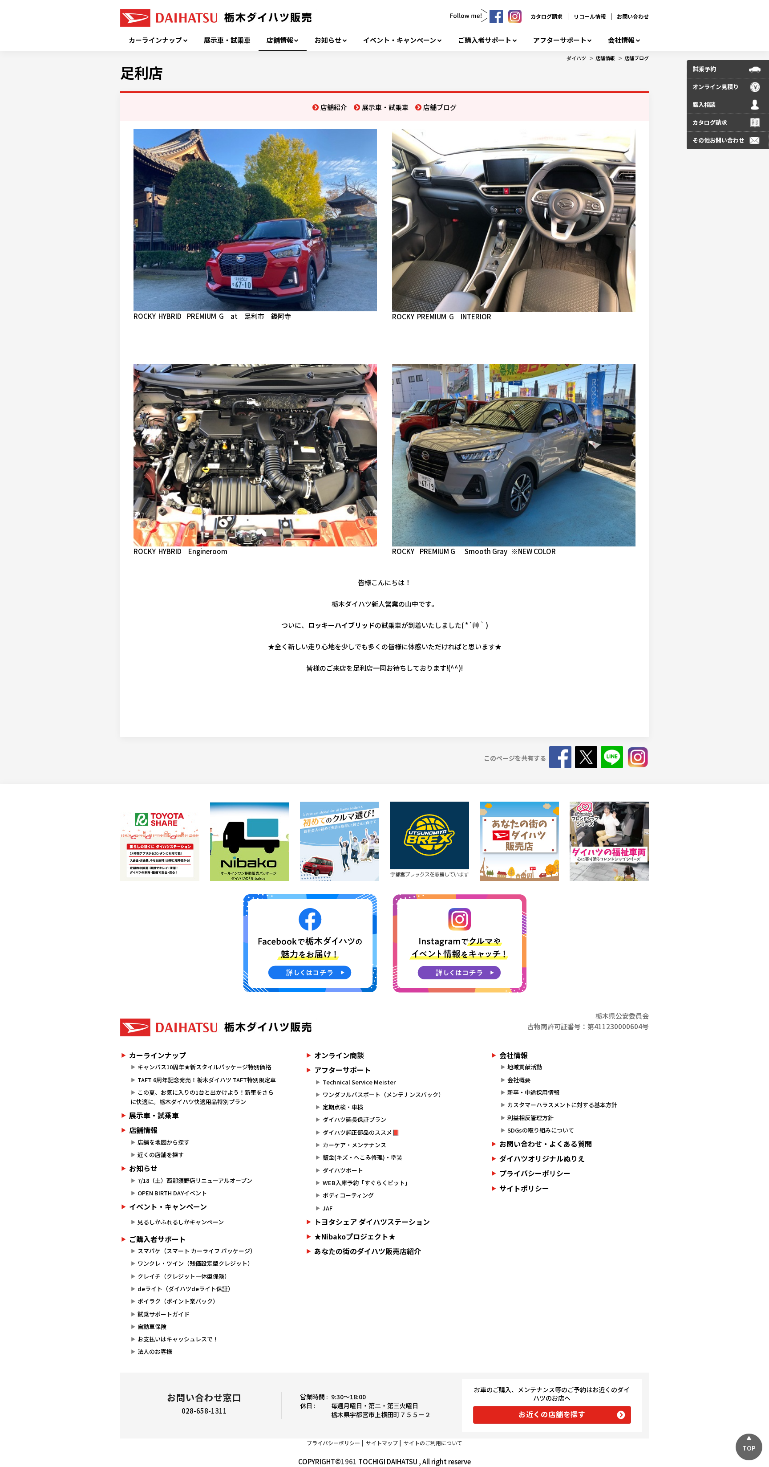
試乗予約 (704, 69)
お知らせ (328, 40)
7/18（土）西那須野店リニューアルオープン (195, 1180)
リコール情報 (590, 16)
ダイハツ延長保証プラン (354, 1119)
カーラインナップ (155, 40)
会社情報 (621, 40)
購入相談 (704, 104)
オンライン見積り (715, 86)
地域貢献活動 (524, 1067)
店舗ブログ (636, 57)
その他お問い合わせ (718, 140)
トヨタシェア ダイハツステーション (372, 1221)
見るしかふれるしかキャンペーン (181, 1222)
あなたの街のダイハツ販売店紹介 (367, 1251)
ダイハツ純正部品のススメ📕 (361, 1132)
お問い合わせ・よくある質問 (545, 1143)
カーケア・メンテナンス (354, 1145)
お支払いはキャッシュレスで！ (178, 1339)
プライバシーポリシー (535, 1173)
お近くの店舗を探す (552, 1414)
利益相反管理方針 (530, 1117)
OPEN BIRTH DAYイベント (172, 1193)
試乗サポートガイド (164, 1314)
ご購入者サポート (484, 40)
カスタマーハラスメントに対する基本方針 (562, 1104)
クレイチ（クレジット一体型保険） (184, 1276)
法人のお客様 (155, 1351)
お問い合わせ (633, 16)
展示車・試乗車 (227, 40)
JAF (327, 1208)
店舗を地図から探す (164, 1142)
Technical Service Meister (359, 1082)
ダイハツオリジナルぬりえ (542, 1158)
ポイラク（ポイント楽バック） (178, 1301)
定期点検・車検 (343, 1107)
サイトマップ (382, 1443)
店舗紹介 (333, 107)
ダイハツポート (343, 1170)
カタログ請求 (546, 16)
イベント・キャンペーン (399, 40)
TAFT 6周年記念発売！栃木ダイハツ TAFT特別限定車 (207, 1080)
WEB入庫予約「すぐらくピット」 (367, 1182)
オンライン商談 (339, 1055)
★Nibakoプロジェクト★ (355, 1236)
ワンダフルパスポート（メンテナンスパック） (383, 1094)
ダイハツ (576, 57)
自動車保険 (152, 1326)
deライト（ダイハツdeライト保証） (186, 1288)
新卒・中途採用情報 (533, 1092)
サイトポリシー (524, 1188)
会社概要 (518, 1080)
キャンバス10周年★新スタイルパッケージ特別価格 (204, 1067)
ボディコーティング (348, 1195)
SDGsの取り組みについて (540, 1130)
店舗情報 (280, 40)
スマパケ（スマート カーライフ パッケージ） (197, 1251)
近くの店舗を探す (161, 1154)
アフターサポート (560, 40)
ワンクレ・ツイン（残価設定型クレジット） (195, 1263)
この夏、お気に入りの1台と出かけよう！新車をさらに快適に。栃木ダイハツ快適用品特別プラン (202, 1097)
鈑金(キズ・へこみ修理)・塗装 (362, 1157)
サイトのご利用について (433, 1443)
